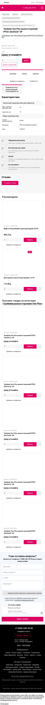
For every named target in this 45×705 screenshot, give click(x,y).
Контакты (22, 657)
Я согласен (4, 704)
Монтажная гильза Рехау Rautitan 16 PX (19, 278)
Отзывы (38, 655)
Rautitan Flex (18, 665)
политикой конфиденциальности (24, 600)
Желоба (37, 667)
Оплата (26, 655)
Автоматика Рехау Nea (15, 672)
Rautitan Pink (27, 665)
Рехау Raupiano (26, 669)
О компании (26, 652)
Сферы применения (10, 655)
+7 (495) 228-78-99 (29, 8)
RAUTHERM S (7, 669)
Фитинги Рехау (37, 669)
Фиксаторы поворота (11, 667)
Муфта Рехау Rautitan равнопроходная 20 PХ (21, 229)
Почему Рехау (35, 652)
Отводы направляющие (26, 667)
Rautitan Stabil (17, 669)
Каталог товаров (17, 652)
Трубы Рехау (9, 665)
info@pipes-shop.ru (23, 631)
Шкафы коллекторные (30, 672)
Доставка (20, 655)
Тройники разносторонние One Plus (22, 303)
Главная (7, 652)
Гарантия (32, 655)
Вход (32, 2)
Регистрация (39, 2)
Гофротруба (35, 665)
